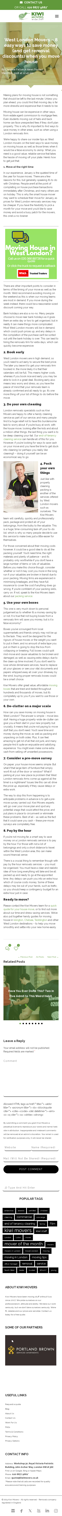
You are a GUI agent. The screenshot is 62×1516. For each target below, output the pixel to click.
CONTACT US (33, 2)
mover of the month (23, 1243)
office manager (11, 1264)
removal (27, 1263)
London (7, 1237)
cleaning (8, 1217)
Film (52, 1223)
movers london (31, 1251)
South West (9, 1270)
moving (46, 1251)
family (42, 1224)
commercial (24, 1217)
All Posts (40, 957)
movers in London (12, 1251)
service (41, 1263)
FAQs (7, 1427)
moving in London (15, 1257)
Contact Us (10, 1418)
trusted (32, 1270)
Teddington (40, 920)
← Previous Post (25, 957)
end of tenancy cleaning (19, 1223)
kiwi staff (41, 1231)
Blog (7, 1409)
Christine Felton (14, 69)
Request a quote (13, 1404)
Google (19, 1471)
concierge (40, 1217)
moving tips (39, 1257)
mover (28, 1237)
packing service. (24, 596)
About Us (9, 1413)
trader (21, 1270)
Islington (18, 920)
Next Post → (53, 957)
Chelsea (28, 920)
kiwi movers (18, 1230)
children (44, 1211)
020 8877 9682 (37, 7)
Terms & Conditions (14, 1432)
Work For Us (11, 1422)
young (53, 1270)
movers (50, 1245)
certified (32, 1211)
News (30, 69)
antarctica (8, 1211)
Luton (18, 1237)
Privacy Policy (11, 1436)
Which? (43, 1270)
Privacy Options (12, 1441)
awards (21, 1211)
